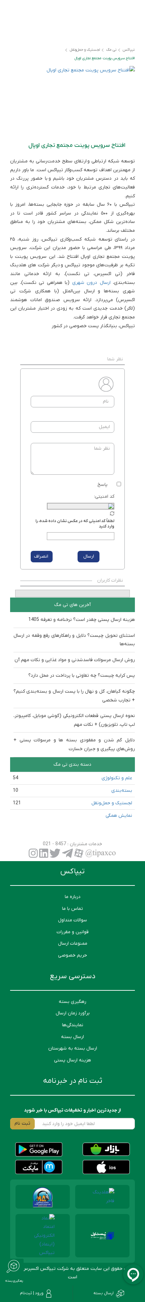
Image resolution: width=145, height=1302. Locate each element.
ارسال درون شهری (91, 282)
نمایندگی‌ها (72, 1025)
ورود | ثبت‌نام (32, 1293)
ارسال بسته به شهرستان (72, 1048)
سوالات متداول (72, 920)
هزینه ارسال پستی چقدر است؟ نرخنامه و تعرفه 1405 (81, 619)
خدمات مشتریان (85, 844)
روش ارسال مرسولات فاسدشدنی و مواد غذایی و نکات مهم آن (74, 660)
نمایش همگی (119, 815)
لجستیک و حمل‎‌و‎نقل (111, 803)
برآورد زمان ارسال (73, 1013)
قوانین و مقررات (73, 932)
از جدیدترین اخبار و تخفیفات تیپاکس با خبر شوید (72, 1110)
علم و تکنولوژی (117, 778)
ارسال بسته (72, 1037)
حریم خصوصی (72, 955)
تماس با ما (72, 908)
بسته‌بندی (121, 790)
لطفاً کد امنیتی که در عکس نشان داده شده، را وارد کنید (74, 523)
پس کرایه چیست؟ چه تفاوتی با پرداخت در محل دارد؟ (81, 675)
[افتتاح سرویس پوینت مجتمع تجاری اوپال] (72, 101)
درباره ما (73, 897)
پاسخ (102, 484)
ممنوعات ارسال (72, 943)
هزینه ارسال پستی (72, 1060)
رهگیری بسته (72, 1001)
